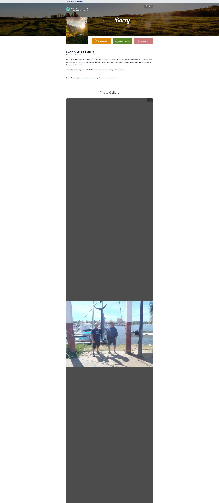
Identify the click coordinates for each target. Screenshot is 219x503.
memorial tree (86, 78)
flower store (112, 78)
